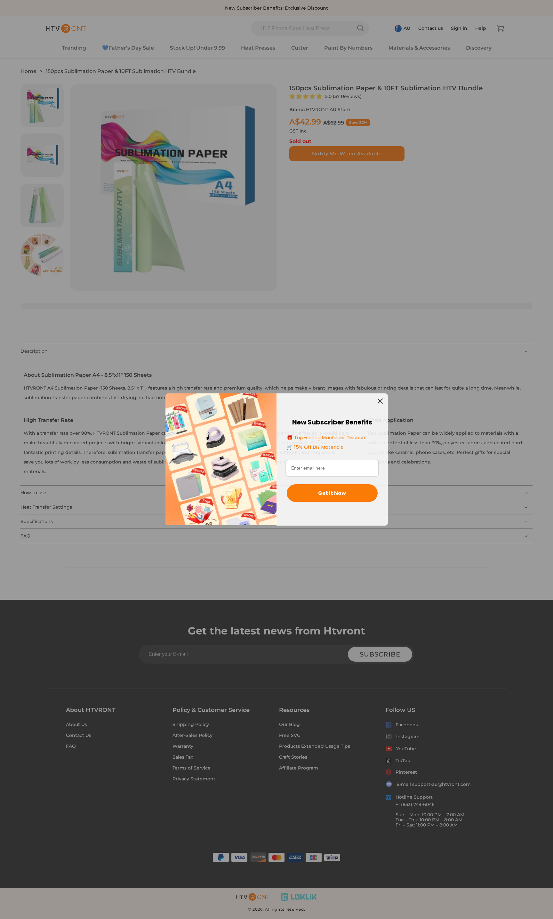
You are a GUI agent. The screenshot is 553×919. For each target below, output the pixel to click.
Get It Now (332, 493)
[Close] (380, 401)
